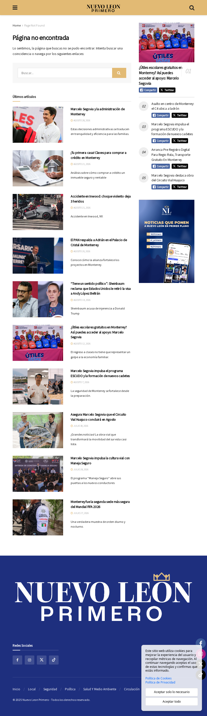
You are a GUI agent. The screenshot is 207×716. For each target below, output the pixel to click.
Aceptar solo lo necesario (172, 692)
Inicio (16, 689)
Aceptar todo (172, 701)
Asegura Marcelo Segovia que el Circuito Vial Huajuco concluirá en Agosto (98, 417)
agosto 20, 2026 (81, 251)
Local (32, 689)
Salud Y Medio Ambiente (99, 689)
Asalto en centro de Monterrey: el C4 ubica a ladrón (172, 106)
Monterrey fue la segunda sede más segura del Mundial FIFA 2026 (100, 504)
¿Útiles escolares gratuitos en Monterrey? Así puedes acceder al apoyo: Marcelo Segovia (99, 332)
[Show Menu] (15, 7)
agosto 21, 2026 (81, 164)
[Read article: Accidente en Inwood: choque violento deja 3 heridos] (38, 212)
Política (70, 689)
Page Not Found (34, 25)
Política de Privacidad (160, 682)
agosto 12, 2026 (81, 343)
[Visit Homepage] (103, 8)
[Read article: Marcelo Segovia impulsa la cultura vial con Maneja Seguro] (38, 474)
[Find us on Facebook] (17, 660)
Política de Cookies (158, 678)
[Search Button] (191, 7)
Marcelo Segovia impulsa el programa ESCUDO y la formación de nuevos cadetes (100, 373)
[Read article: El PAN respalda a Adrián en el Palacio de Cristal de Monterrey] (38, 256)
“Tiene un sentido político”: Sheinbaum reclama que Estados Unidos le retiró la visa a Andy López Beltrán (101, 288)
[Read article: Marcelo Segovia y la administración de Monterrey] (38, 125)
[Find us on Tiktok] (54, 660)
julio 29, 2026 (80, 469)
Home (17, 25)
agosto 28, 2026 (81, 120)
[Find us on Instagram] (29, 660)
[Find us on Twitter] (41, 660)
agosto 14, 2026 (81, 300)
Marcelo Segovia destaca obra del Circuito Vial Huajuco (172, 178)
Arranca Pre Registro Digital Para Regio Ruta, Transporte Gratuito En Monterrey (170, 154)
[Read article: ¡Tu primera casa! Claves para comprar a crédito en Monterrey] (38, 168)
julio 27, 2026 (81, 513)
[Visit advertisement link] (166, 241)
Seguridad (50, 689)
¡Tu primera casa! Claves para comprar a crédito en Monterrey (98, 155)
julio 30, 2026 (80, 425)
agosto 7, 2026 (81, 382)
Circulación (132, 689)
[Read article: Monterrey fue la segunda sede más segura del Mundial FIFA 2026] (38, 517)
